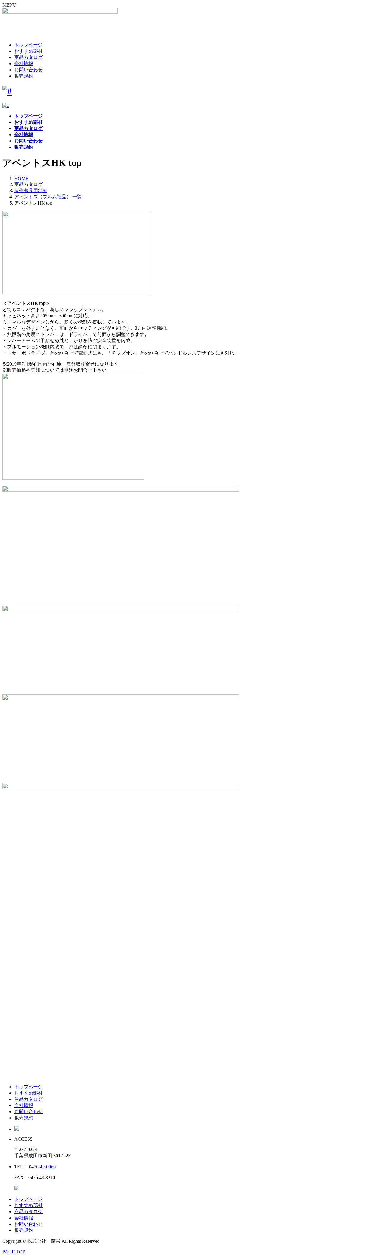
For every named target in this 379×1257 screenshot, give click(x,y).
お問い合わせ (28, 69)
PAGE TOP (13, 1251)
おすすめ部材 (28, 51)
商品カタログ (28, 57)
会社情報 (23, 63)
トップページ (28, 44)
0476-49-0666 (42, 1166)
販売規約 (23, 75)
